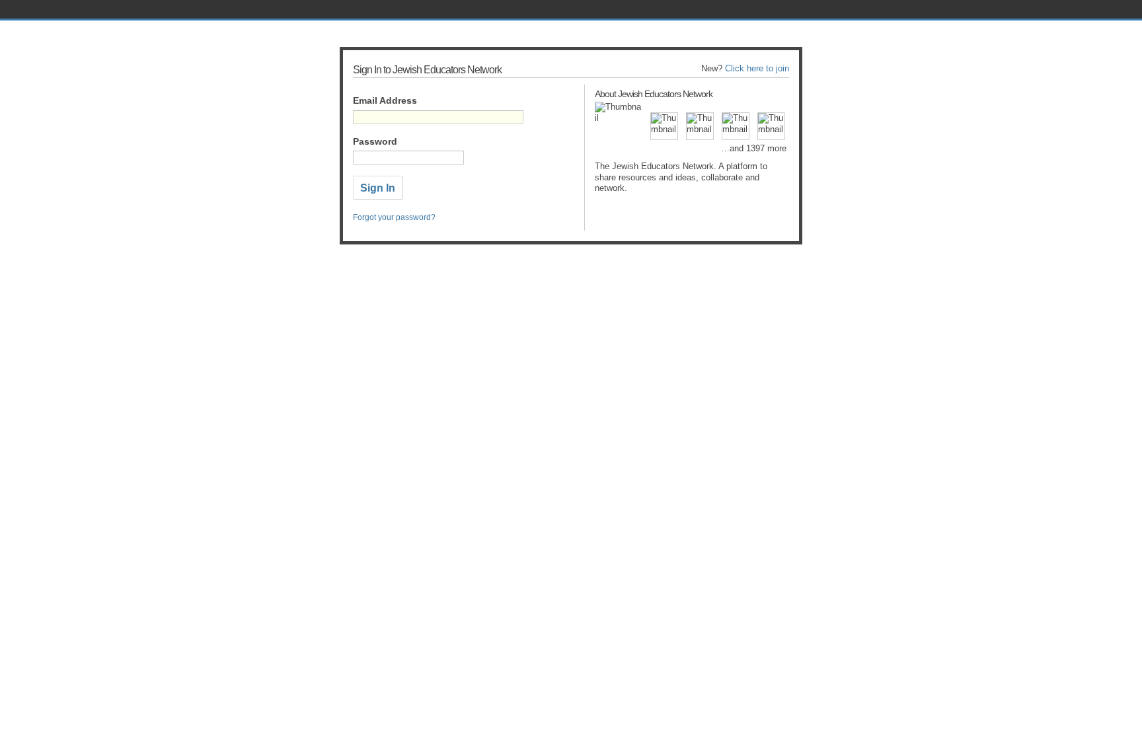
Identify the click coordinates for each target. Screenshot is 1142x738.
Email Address (385, 101)
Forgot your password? (394, 217)
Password (375, 142)
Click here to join (757, 68)
